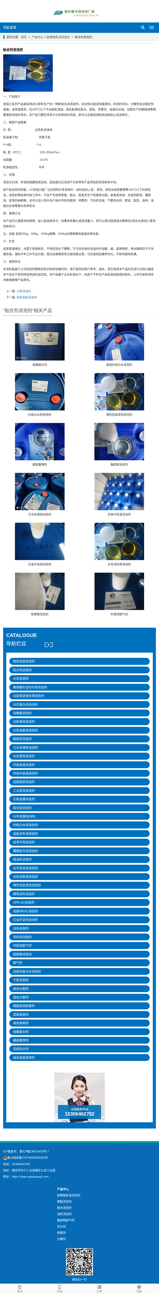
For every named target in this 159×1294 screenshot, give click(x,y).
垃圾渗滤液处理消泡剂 (28, 696)
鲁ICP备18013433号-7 (34, 1151)
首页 (24, 37)
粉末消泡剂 (64, 1207)
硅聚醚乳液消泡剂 (58, 37)
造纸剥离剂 (21, 1014)
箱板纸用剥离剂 (24, 1006)
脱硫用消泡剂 (22, 739)
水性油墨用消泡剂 (25, 730)
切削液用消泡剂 (24, 721)
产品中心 (37, 37)
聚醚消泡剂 (64, 1201)
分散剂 (61, 1239)
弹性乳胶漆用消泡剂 (119, 414)
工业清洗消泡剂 (24, 790)
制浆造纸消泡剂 (27, 297)
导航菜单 (9, 27)
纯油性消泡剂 (22, 859)
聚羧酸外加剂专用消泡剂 (30, 687)
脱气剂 (17, 962)
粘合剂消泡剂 (22, 670)
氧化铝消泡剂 (22, 808)
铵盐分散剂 (21, 997)
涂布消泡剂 (21, 928)
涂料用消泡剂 (22, 937)
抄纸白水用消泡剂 (39, 414)
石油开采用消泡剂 (39, 564)
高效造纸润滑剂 (24, 1057)
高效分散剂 (21, 988)
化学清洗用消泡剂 (25, 868)
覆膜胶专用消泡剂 (25, 851)
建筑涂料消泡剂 (24, 894)
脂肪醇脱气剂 (66, 1220)
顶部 (139, 1291)
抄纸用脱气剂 (119, 614)
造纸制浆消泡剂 (24, 782)
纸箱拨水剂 (40, 364)
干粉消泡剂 (21, 980)
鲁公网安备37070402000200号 (27, 1157)
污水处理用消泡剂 (39, 514)
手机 (60, 1291)
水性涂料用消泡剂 (119, 564)
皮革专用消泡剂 (24, 842)
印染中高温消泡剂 (119, 514)
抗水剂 (61, 1226)
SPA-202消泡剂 (23, 902)
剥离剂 (61, 1232)
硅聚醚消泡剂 (39, 614)
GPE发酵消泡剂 (24, 816)
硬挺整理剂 (40, 464)
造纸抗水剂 (21, 1049)
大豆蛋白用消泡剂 (25, 704)
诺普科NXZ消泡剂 (25, 911)
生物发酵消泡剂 (24, 799)
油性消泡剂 (64, 1214)
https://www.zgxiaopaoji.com (30, 1176)
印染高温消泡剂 (24, 765)
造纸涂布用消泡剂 (25, 833)
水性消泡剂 (24, 291)
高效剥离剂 (21, 1023)
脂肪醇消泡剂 (119, 464)
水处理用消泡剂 (24, 756)
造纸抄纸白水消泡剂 (119, 364)
